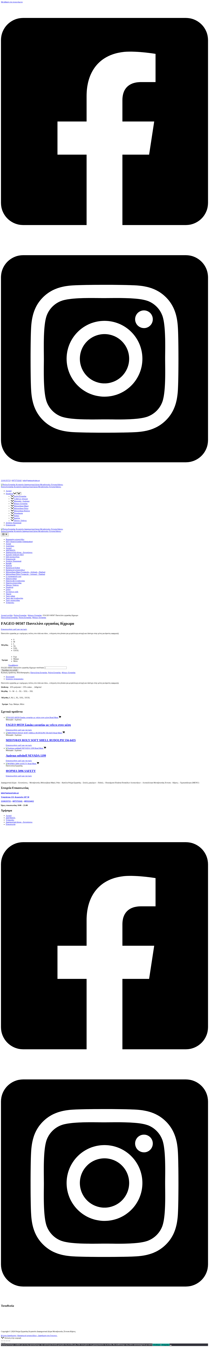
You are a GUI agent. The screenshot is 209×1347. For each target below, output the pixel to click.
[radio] (16, 640)
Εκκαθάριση (13, 665)
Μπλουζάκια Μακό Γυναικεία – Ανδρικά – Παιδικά (25, 572)
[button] (14, 494)
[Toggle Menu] (18, 493)
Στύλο (8, 589)
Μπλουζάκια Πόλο (21, 508)
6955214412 (29, 801)
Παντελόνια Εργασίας (9, 618)
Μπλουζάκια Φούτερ (22, 511)
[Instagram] (104, 476)
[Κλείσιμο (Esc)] (9, 1340)
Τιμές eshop (10, 596)
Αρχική (8, 491)
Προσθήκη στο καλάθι (9, 670)
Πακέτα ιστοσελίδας (14, 583)
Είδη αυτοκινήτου (12, 557)
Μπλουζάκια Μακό (21, 506)
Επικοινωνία (10, 525)
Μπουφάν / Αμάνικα (21, 501)
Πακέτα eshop (11, 579)
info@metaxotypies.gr (31, 480)
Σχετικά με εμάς (12, 592)
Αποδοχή (156, 1345)
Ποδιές (16, 516)
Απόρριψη (165, 1345)
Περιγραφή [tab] (10, 677)
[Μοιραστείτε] (7, 1340)
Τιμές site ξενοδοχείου (14, 598)
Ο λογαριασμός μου (13, 576)
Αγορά (8, 544)
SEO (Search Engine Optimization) (19, 542)
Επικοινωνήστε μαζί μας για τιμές (14, 629)
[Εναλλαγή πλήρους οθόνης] (4, 1340)
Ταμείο (8, 594)
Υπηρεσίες (10, 603)
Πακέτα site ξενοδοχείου (15, 581)
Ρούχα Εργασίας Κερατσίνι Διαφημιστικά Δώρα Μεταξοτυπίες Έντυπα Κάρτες (31, 487)
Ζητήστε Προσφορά (13, 523)
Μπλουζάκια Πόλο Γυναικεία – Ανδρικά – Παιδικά (25, 574)
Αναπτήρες (10, 546)
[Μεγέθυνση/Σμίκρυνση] (2, 1340)
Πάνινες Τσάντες (20, 521)
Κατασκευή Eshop (13, 568)
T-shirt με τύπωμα (21, 499)
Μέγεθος (4, 645)
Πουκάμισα (18, 513)
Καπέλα (17, 518)
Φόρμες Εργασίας (21, 504)
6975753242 (17, 480)
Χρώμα (5, 660)
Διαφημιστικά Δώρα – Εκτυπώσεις (19, 552)
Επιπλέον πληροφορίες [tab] (14, 679)
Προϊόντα (9, 494)
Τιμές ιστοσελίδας (13, 600)
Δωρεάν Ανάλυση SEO (15, 555)
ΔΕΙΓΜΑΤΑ (10, 550)
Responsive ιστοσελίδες (15, 539)
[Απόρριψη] (171, 1345)
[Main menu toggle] (5, 534)
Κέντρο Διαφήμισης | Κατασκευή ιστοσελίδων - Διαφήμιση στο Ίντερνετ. (29, 1336)
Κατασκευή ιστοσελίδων (15, 570)
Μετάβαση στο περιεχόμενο (12, 2)
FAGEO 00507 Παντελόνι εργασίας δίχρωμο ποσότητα (22, 668)
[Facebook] (104, 239)
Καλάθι (8, 563)
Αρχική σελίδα (6, 615)
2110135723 (6, 480)
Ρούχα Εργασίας (20, 496)
